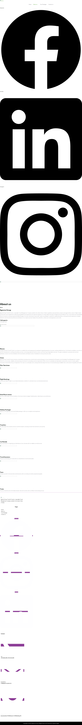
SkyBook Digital (55, 723)
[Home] (1, 1)
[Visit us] (12, 699)
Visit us (2, 714)
